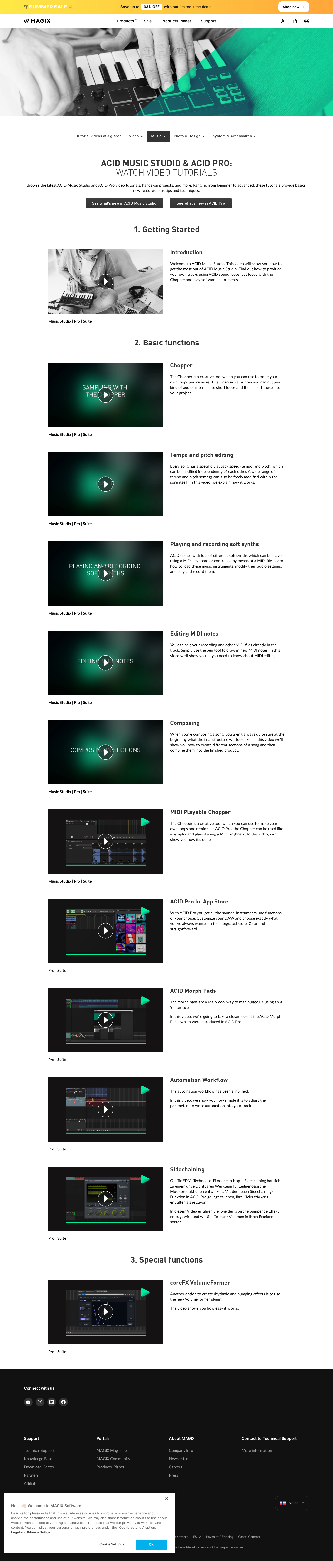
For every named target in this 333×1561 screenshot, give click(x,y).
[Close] (166, 1498)
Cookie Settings (111, 1544)
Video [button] (134, 136)
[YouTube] (28, 1402)
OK (151, 1544)
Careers (175, 1467)
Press (173, 1475)
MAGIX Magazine (112, 1451)
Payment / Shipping (219, 1537)
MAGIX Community (113, 1459)
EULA (197, 1537)
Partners (31, 1475)
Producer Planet (110, 1467)
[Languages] (307, 21)
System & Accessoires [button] (233, 136)
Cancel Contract (249, 1537)
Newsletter (178, 1459)
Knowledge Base (38, 1459)
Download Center (39, 1467)
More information (257, 1451)
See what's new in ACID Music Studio (124, 204)
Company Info (181, 1451)
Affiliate (30, 1484)
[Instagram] (40, 1402)
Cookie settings (177, 1537)
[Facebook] (63, 1402)
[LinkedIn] (51, 1402)
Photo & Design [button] (188, 136)
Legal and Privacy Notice (30, 1532)
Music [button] (156, 136)
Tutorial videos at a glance (99, 136)
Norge (293, 1503)
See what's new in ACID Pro (201, 204)
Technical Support (39, 1451)
